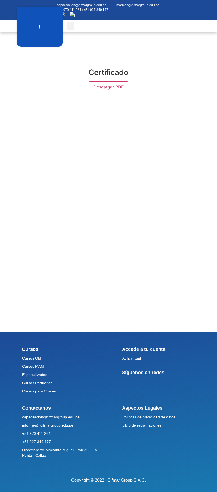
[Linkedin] (198, 12)
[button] (70, 26)
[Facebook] (198, 7)
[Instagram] (205, 7)
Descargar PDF (108, 87)
